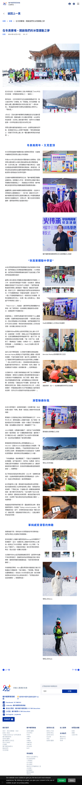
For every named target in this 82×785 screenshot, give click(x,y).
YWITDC (29, 742)
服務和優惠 (50, 740)
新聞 (73, 731)
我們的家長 (50, 735)
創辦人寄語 (6, 733)
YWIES (29, 736)
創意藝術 (29, 770)
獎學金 (29, 774)
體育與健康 (30, 772)
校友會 (49, 736)
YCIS (28, 735)
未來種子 (29, 768)
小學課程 (29, 760)
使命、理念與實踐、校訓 (10, 731)
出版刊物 (74, 735)
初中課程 (29, 762)
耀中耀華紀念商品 (8, 740)
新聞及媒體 (75, 728)
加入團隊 (63, 728)
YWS (28, 738)
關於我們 (6, 728)
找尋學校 (11, 5)
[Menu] (78, 4)
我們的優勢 (6, 738)
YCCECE (29, 746)
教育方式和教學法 (32, 756)
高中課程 (29, 764)
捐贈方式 (63, 738)
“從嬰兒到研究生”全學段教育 (12, 735)
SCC (28, 748)
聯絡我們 (5, 748)
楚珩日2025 (6, 742)
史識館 (5, 744)
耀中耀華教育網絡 (14, 3)
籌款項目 (63, 736)
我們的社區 (50, 728)
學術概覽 (30, 753)
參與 (48, 738)
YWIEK (29, 740)
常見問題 (5, 750)
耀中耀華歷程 (7, 736)
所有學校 (29, 733)
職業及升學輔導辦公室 (34, 766)
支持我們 (63, 733)
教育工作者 (50, 731)
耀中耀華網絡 (31, 728)
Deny (72, 780)
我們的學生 (50, 733)
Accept (61, 780)
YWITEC (29, 744)
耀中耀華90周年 (8, 746)
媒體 (73, 733)
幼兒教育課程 (31, 758)
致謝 (61, 740)
